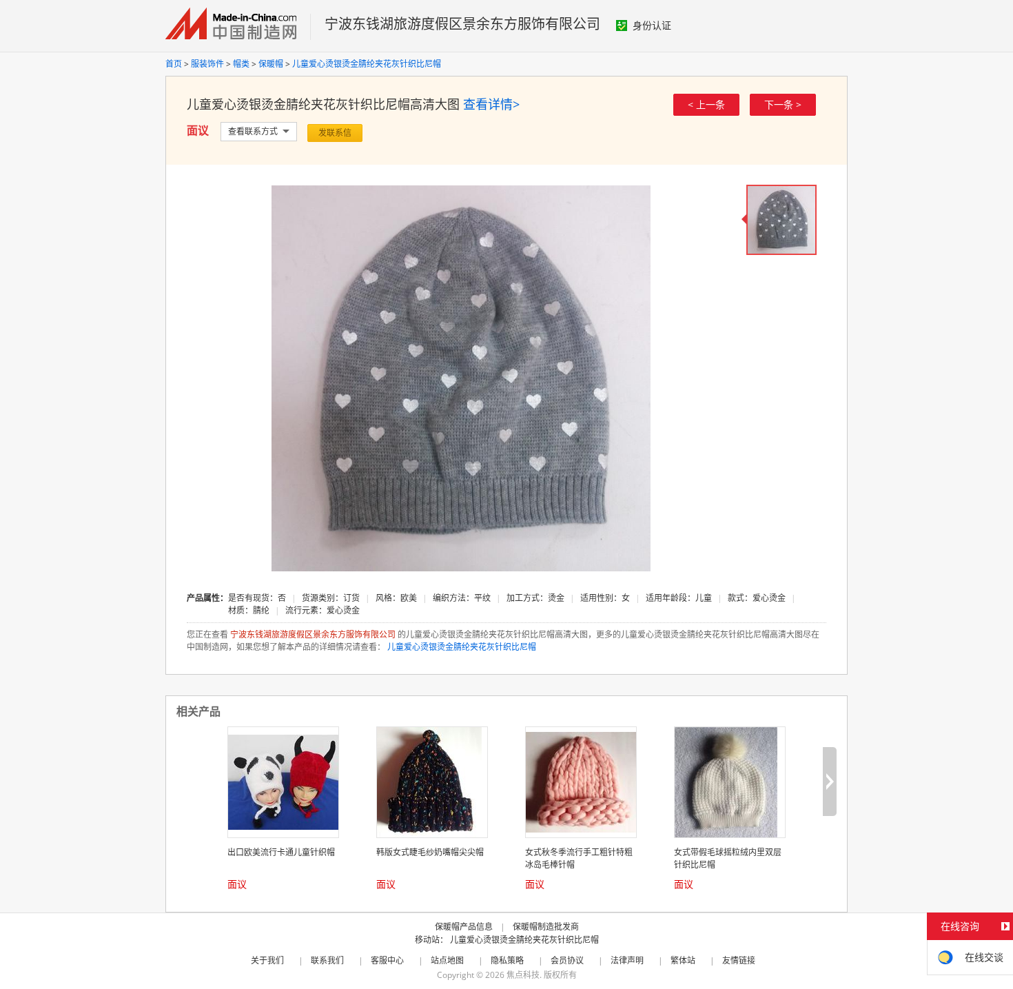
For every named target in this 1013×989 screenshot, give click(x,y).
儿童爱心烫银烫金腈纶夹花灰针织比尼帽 (366, 64)
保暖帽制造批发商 (546, 926)
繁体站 (683, 960)
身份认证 (652, 25)
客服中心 (387, 960)
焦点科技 (523, 975)
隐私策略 (507, 960)
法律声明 (627, 960)
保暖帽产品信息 (464, 926)
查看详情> (491, 104)
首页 (173, 64)
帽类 (241, 64)
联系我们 (327, 960)
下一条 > (782, 104)
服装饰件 (207, 64)
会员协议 (567, 960)
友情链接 (738, 960)
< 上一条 (706, 104)
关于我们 (267, 960)
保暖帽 (270, 64)
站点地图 (447, 960)
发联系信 (334, 133)
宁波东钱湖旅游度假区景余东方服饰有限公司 (462, 23)
